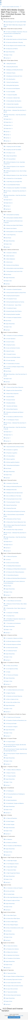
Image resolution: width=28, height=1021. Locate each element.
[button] (1, 1)
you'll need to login (19, 1015)
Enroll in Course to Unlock (14, 1017)
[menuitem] (1, 3)
